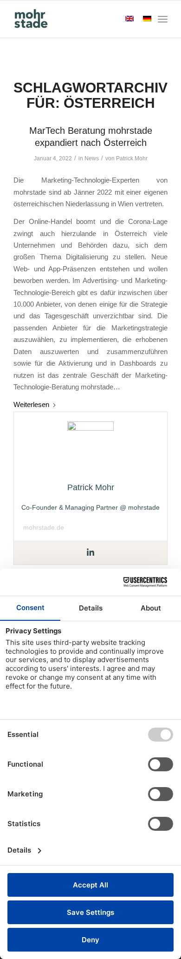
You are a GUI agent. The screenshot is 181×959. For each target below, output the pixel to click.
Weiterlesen (31, 404)
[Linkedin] (90, 553)
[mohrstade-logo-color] (74, 19)
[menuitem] (163, 19)
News (91, 158)
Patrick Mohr (132, 158)
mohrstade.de (43, 527)
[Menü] (163, 19)
